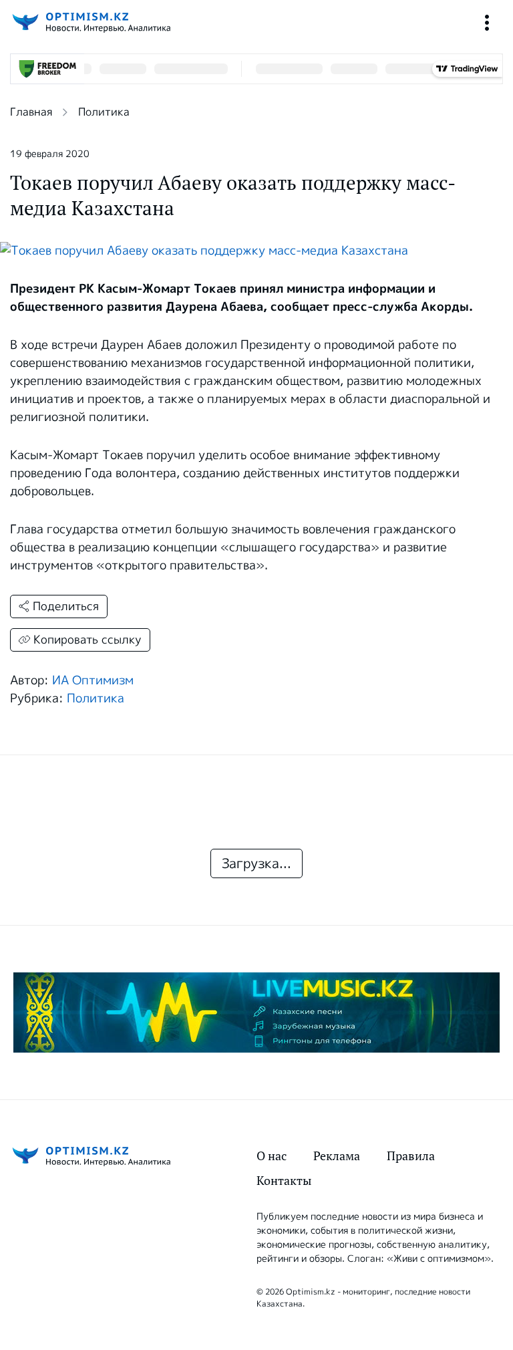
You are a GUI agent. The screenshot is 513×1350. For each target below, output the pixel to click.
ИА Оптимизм (93, 680)
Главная (31, 112)
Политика (104, 112)
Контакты (283, 1180)
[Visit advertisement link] (256, 1012)
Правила (411, 1156)
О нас (271, 1156)
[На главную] (90, 22)
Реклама (336, 1156)
